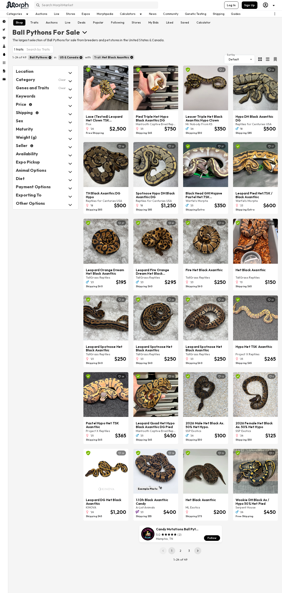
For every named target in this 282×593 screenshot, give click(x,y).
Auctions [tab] (52, 22)
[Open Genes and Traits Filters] (70, 89)
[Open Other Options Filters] (70, 205)
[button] (40, 57)
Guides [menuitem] (236, 13)
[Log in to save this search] (275, 59)
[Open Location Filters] (70, 73)
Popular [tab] (98, 22)
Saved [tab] (185, 22)
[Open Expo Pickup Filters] (70, 163)
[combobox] (96, 5)
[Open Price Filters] (70, 106)
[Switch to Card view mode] (267, 59)
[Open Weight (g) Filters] (70, 139)
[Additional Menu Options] (274, 14)
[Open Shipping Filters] (70, 114)
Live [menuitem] (56, 13)
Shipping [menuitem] (218, 13)
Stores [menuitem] (70, 13)
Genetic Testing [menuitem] (195, 13)
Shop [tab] (19, 22)
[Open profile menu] (269, 5)
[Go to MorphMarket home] (17, 5)
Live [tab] (67, 22)
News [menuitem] (152, 13)
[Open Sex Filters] (70, 122)
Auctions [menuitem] (41, 13)
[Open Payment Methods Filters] (70, 188)
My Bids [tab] (153, 22)
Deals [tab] (81, 22)
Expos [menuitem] (86, 13)
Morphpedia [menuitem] (105, 13)
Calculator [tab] (204, 22)
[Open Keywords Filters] (70, 97)
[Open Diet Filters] (70, 180)
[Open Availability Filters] (70, 155)
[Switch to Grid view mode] (260, 59)
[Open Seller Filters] (70, 147)
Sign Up (249, 5)
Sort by (231, 54)
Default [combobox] (234, 59)
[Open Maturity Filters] (70, 130)
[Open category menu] (85, 32)
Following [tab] (117, 22)
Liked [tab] (169, 22)
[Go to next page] (197, 550)
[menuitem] (4, 21)
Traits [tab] (34, 22)
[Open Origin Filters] (70, 172)
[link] (180, 534)
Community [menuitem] (170, 13)
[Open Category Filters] (70, 81)
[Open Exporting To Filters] (70, 196)
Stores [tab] (136, 22)
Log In (231, 5)
